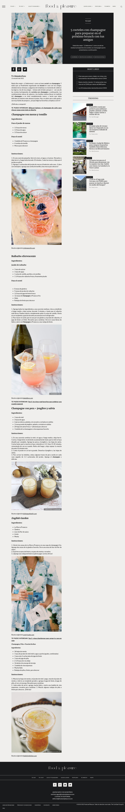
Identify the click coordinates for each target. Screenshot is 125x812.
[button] (3, 6)
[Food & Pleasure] (61, 6)
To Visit (21, 6)
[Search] (121, 6)
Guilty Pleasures (33, 6)
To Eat (12, 6)
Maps (114, 6)
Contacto (47, 794)
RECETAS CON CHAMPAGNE (86, 57)
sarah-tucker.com (28, 624)
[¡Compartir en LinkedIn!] (19, 69)
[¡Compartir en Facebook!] (13, 69)
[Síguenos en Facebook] (55, 774)
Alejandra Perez (20, 76)
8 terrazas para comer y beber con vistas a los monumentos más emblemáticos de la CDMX (93, 77)
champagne (75, 57)
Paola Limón (95, 134)
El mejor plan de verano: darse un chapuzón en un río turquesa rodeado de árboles (98, 129)
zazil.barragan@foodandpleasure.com (62, 783)
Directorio (55, 794)
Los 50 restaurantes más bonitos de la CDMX (93, 88)
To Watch (107, 6)
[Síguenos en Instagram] (60, 774)
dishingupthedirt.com (30, 503)
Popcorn (98, 6)
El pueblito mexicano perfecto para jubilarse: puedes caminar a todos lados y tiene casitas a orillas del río (98, 110)
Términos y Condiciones (24, 794)
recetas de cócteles (99, 57)
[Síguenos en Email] (65, 774)
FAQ (4, 797)
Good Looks (88, 6)
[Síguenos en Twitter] (70, 774)
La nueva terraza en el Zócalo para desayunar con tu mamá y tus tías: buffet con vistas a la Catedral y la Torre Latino (99, 164)
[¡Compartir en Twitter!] (25, 69)
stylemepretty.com (29, 244)
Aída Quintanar (95, 151)
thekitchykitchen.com (30, 745)
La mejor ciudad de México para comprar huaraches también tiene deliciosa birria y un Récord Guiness (99, 146)
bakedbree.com (28, 387)
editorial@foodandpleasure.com (62, 788)
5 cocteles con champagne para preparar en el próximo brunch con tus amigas (88, 34)
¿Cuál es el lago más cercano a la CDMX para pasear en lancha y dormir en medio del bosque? (99, 182)
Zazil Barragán (95, 117)
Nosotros (38, 794)
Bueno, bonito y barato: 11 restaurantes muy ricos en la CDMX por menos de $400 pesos (93, 83)
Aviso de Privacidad (8, 794)
